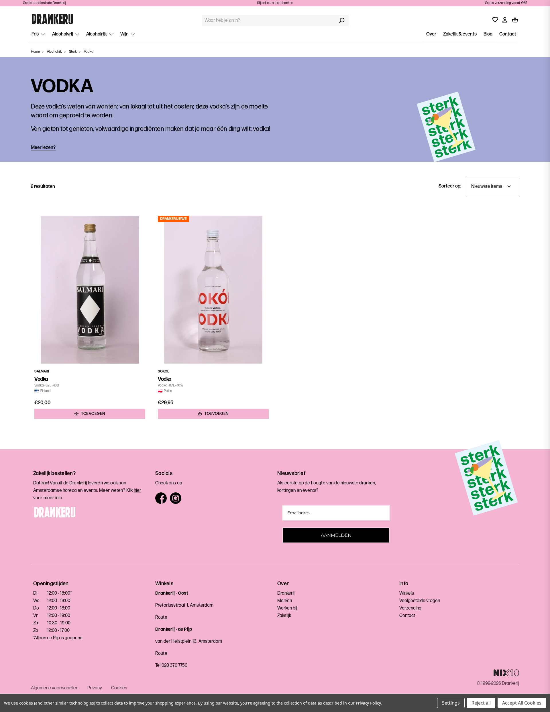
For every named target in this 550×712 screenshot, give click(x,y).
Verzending (410, 608)
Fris (36, 34)
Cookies (119, 688)
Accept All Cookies (521, 703)
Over (431, 34)
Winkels (406, 593)
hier (138, 490)
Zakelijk (284, 615)
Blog (488, 34)
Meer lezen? (43, 147)
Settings (451, 703)
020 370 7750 (175, 665)
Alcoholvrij (63, 34)
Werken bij (287, 608)
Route (161, 617)
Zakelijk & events (460, 34)
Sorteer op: (450, 186)
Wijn (124, 34)
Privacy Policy (368, 703)
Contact (507, 34)
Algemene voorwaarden (54, 688)
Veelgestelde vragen (419, 600)
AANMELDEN (336, 535)
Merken (284, 600)
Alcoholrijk (97, 34)
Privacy (94, 688)
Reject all (481, 703)
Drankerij (285, 593)
